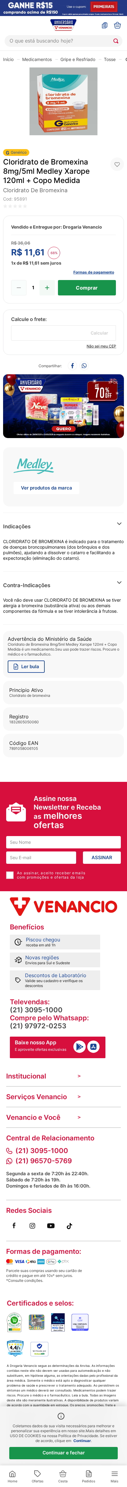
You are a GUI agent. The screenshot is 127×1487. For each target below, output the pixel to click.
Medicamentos (37, 59)
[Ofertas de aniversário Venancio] (63, 404)
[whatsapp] (84, 366)
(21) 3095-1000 (36, 1010)
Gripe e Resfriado (77, 59)
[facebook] (72, 366)
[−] (19, 287)
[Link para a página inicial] (8, 59)
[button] (98, 526)
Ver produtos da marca (46, 488)
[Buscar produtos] (117, 41)
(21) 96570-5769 (43, 1161)
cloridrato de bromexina (35, 190)
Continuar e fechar (64, 1453)
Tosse (110, 59)
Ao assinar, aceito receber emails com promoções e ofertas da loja (51, 875)
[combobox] (63, 41)
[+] (47, 287)
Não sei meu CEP (101, 346)
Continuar (82, 1440)
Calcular (99, 332)
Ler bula (30, 666)
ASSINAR (102, 857)
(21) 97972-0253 (38, 1026)
